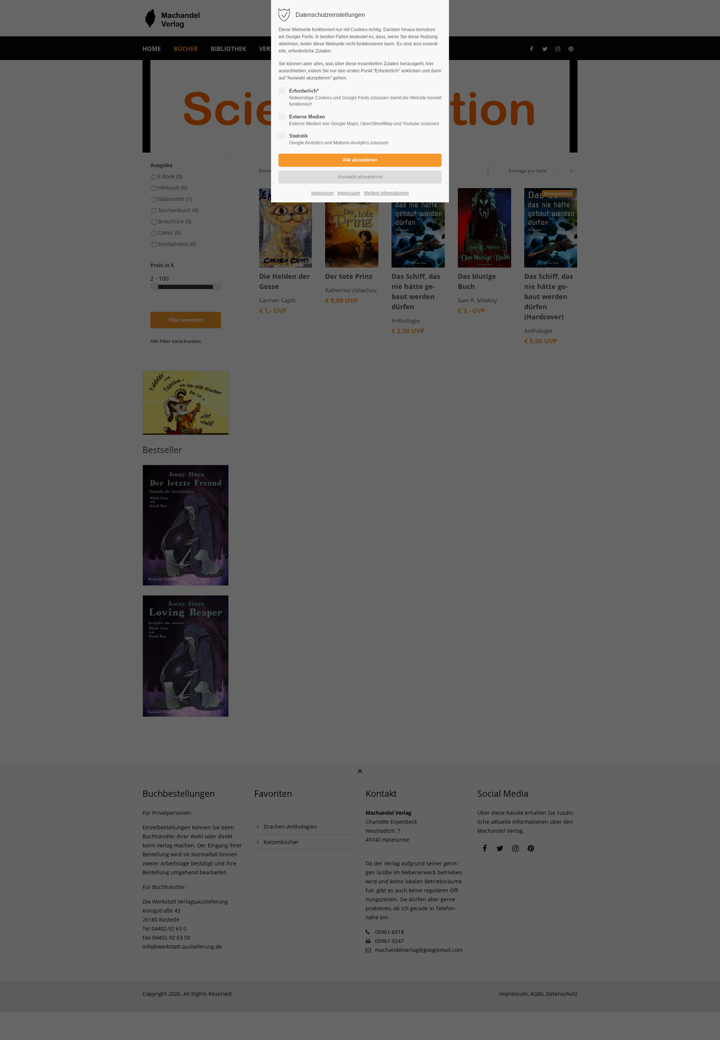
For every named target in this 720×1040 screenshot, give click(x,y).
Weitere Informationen (386, 193)
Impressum (322, 193)
